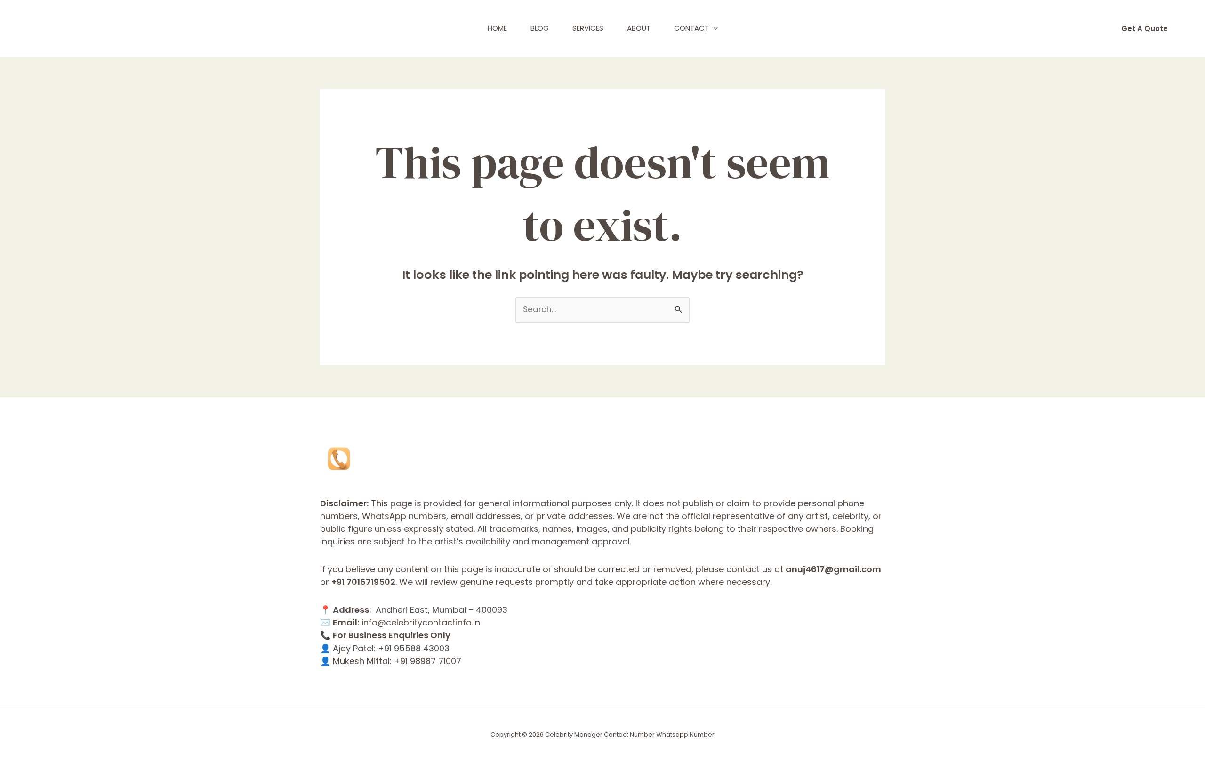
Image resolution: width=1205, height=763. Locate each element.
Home (497, 28)
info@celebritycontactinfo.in (421, 622)
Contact (691, 28)
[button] (713, 28)
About (639, 28)
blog (539, 28)
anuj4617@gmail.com (833, 569)
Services (587, 28)
